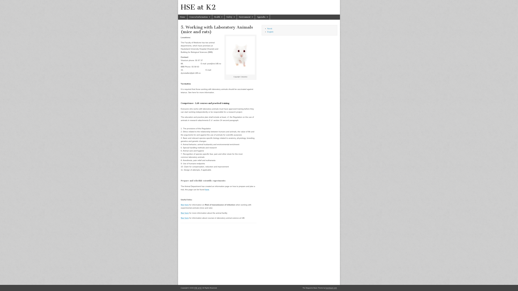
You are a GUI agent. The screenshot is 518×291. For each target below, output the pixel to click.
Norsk (269, 28)
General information (198, 17)
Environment (245, 17)
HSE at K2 (198, 7)
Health (217, 17)
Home (182, 17)
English (270, 32)
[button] (218, 199)
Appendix (261, 17)
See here (185, 218)
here (207, 189)
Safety (229, 17)
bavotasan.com (331, 288)
